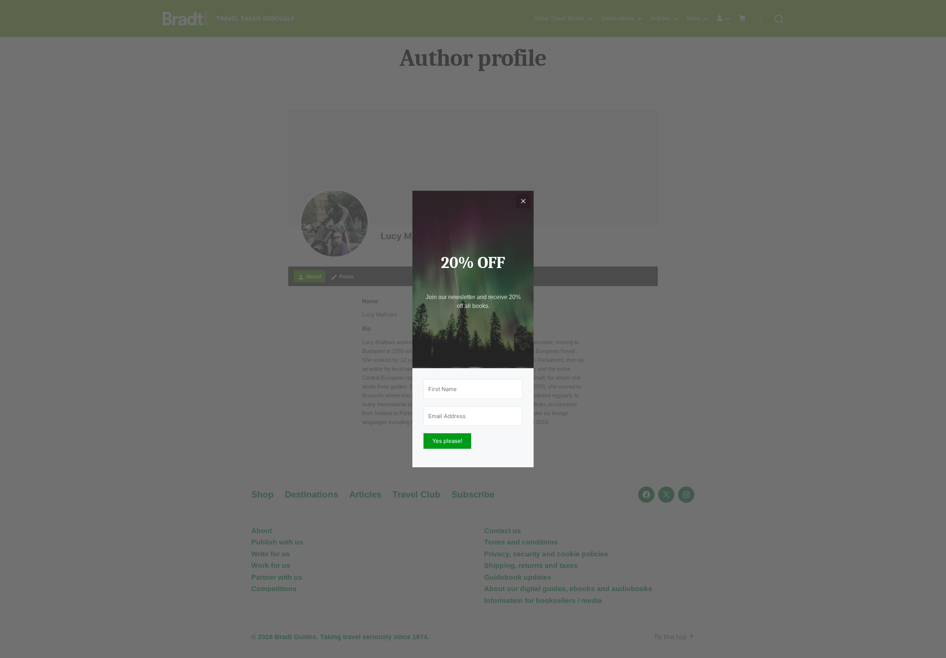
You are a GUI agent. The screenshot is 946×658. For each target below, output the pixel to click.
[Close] (523, 201)
